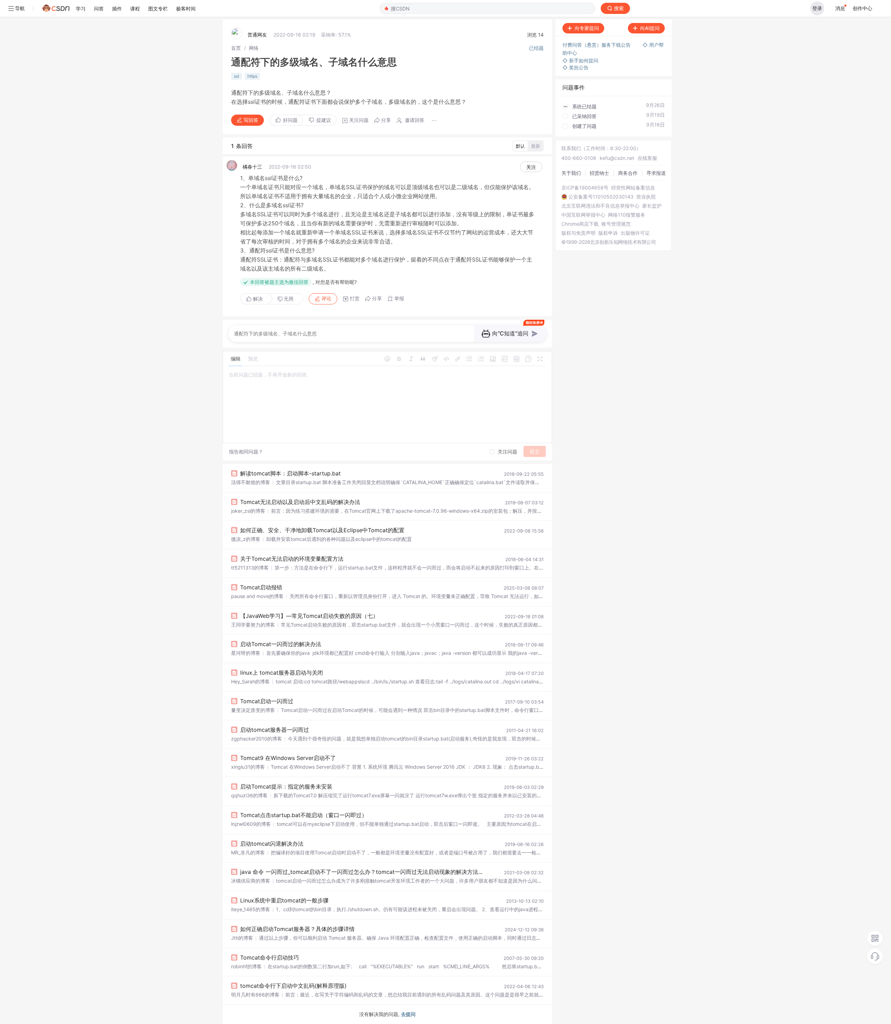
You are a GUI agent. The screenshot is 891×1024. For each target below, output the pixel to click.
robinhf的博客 (246, 966)
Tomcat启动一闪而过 (266, 701)
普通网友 (257, 35)
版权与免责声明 (578, 233)
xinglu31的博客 (248, 767)
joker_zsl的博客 (248, 511)
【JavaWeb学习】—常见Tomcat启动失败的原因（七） (309, 615)
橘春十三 (252, 167)
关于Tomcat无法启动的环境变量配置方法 (292, 558)
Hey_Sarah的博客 (250, 681)
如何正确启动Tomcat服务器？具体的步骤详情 (297, 928)
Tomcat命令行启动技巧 (269, 957)
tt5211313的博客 (250, 568)
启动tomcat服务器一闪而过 (274, 729)
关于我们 (571, 173)
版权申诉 (608, 233)
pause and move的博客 (257, 596)
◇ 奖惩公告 (575, 67)
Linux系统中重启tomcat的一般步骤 (284, 900)
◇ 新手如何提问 (580, 60)
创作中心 (862, 8)
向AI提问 (650, 28)
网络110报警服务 (626, 215)
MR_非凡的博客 (248, 852)
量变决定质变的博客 (253, 710)
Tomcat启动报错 (261, 587)
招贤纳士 (599, 173)
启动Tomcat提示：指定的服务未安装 (286, 786)
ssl (236, 76)
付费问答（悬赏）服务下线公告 (597, 45)
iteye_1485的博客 (250, 909)
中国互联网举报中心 (583, 215)
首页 (236, 48)
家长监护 (652, 206)
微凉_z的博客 (245, 539)
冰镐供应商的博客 (250, 881)
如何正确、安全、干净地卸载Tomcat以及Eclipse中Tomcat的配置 (322, 530)
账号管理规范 (616, 224)
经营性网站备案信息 (633, 188)
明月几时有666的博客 (255, 995)
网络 (254, 48)
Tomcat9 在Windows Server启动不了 (288, 757)
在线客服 (647, 158)
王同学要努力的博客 (253, 625)
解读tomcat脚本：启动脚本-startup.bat (290, 473)
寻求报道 (656, 173)
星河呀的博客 (245, 653)
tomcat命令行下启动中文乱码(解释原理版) (293, 985)
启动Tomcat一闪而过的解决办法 (280, 644)
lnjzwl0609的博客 (251, 824)
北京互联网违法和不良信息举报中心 (600, 206)
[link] (236, 48)
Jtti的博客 (242, 938)
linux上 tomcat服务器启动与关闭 (281, 672)
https (252, 76)
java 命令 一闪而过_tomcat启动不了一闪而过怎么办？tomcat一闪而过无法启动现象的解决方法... (361, 871)
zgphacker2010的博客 (256, 739)
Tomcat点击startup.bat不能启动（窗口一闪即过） (303, 815)
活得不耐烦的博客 (250, 482)
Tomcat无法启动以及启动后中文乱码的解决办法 (300, 501)
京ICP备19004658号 (584, 188)
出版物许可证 (635, 233)
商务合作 (628, 173)
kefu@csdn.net (617, 158)
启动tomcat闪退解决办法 (271, 843)
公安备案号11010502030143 (600, 197)
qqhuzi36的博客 (249, 795)
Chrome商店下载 (580, 224)
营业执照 (646, 197)
